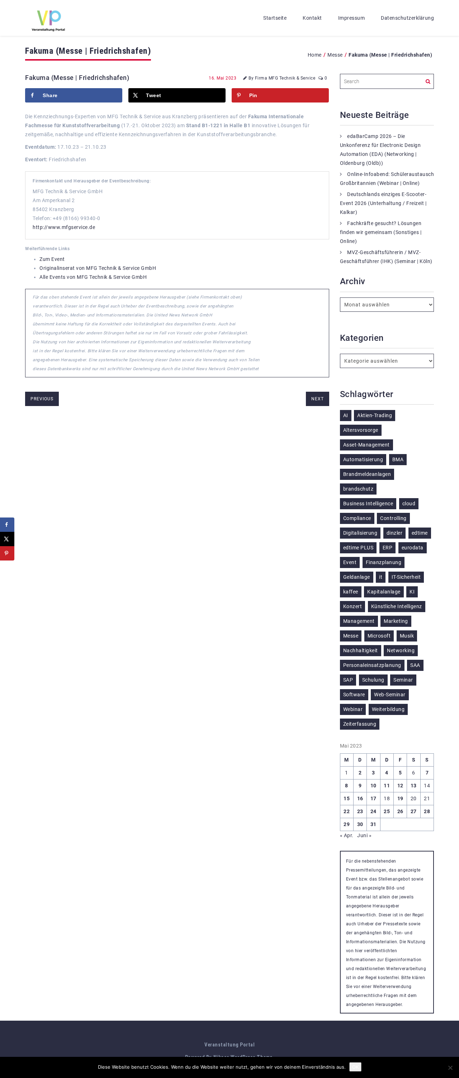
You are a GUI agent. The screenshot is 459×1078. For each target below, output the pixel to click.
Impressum (351, 18)
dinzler (395, 533)
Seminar (403, 680)
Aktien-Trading (374, 415)
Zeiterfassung (360, 724)
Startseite (275, 18)
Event (350, 562)
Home (315, 55)
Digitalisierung (360, 533)
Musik (407, 636)
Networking (401, 650)
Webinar (353, 709)
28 (427, 811)
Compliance (357, 518)
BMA (398, 459)
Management (359, 621)
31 (373, 824)
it (380, 577)
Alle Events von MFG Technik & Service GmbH (93, 277)
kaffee (350, 592)
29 (347, 824)
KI (412, 592)
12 (400, 785)
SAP (348, 680)
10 (373, 785)
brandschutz (358, 489)
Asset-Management (366, 445)
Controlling (393, 518)
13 (414, 785)
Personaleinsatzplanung (372, 665)
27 (414, 811)
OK (355, 1067)
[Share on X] (7, 539)
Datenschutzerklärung (407, 18)
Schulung (373, 680)
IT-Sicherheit (406, 577)
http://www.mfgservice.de (64, 227)
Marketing (396, 621)
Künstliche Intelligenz (396, 606)
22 (347, 811)
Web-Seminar (390, 694)
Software (354, 694)
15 (347, 798)
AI (345, 415)
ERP (388, 547)
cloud (409, 503)
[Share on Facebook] (7, 524)
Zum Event (52, 259)
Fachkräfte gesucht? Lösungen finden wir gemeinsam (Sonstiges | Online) (381, 232)
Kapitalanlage (384, 592)
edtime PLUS (358, 547)
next (317, 398)
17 (373, 798)
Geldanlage (356, 577)
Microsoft (379, 636)
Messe (335, 55)
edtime (420, 533)
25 (387, 811)
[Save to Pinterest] (7, 553)
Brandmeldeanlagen (367, 474)
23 (360, 811)
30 (360, 824)
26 (400, 811)
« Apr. (347, 835)
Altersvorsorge (360, 430)
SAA (415, 665)
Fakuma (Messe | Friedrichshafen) (77, 77)
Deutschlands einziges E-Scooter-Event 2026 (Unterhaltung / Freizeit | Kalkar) (383, 203)
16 (360, 798)
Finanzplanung (384, 562)
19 (400, 798)
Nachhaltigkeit (360, 650)
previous (41, 398)
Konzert (352, 606)
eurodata (412, 547)
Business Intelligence (368, 503)
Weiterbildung (388, 709)
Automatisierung (363, 459)
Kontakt (312, 18)
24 (373, 811)
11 (387, 785)
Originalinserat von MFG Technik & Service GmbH (97, 268)
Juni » (364, 835)
